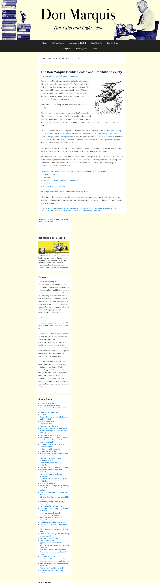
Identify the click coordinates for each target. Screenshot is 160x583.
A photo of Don (48, 183)
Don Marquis (68, 208)
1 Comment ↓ (73, 76)
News (49, 208)
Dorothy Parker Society (112, 131)
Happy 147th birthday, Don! (50, 405)
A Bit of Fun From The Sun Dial (51, 568)
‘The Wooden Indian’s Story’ (50, 557)
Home (44, 43)
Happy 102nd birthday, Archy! (51, 435)
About (95, 49)
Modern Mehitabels (47, 483)
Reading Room (81, 49)
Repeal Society (109, 137)
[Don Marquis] (80, 20)
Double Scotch (110, 208)
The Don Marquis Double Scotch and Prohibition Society (81, 72)
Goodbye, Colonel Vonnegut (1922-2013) (54, 561)
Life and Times (58, 43)
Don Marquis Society (80, 208)
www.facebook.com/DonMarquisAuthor (53, 267)
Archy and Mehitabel (77, 43)
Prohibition (45, 210)
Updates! (43, 415)
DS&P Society (96, 43)
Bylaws (60, 208)
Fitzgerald (52, 137)
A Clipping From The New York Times (54, 438)
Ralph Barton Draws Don (49, 412)
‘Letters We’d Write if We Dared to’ (53, 550)
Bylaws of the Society (50, 174)
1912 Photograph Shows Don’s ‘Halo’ (53, 522)
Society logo (47, 177)
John (65, 76)
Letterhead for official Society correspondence (60, 180)
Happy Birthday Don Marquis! (51, 506)
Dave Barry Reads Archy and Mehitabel (54, 467)
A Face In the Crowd (47, 422)
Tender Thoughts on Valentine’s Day (53, 428)
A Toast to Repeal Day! (48, 403)
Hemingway (64, 137)
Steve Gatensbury (84, 210)
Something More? (46, 424)
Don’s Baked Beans (47, 541)
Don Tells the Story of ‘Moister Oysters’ (54, 559)
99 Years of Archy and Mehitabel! (52, 543)
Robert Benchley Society (104, 134)
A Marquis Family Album (49, 451)
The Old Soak (112, 43)
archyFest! (67, 49)
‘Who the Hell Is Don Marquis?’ (54, 186)
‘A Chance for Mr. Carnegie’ (50, 449)
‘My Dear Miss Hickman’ (49, 538)
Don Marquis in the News (49, 426)
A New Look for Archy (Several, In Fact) (54, 486)
